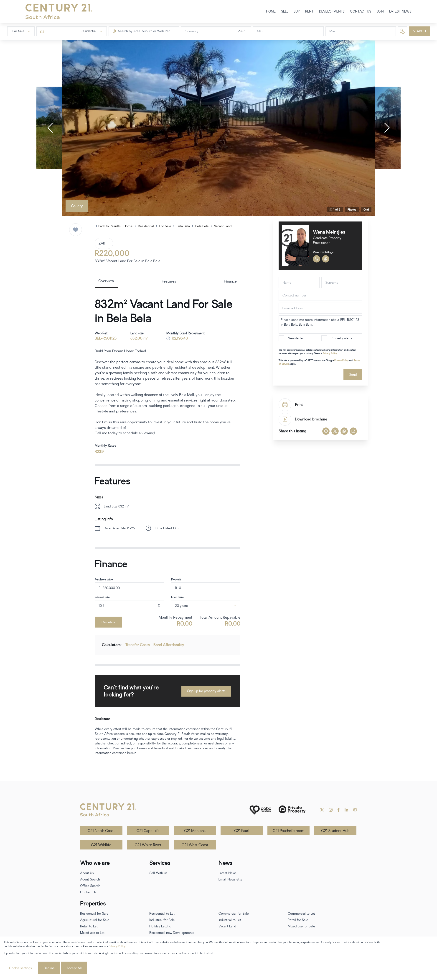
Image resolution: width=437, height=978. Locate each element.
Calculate (108, 622)
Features (169, 281)
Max (332, 31)
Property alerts (341, 338)
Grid (366, 209)
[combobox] (137, 31)
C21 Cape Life (148, 830)
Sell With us (158, 873)
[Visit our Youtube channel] (355, 810)
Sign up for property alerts (206, 691)
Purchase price (104, 579)
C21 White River (148, 844)
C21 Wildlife (101, 844)
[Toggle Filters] (402, 31)
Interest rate (102, 597)
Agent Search (90, 879)
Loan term (177, 597)
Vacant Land (222, 226)
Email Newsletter (231, 879)
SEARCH (419, 31)
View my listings (323, 252)
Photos (352, 209)
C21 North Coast (101, 830)
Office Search (90, 886)
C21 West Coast (195, 844)
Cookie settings (20, 968)
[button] (50, 128)
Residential (146, 226)
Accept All (74, 968)
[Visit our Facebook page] (339, 810)
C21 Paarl (241, 830)
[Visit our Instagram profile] (331, 810)
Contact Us (88, 892)
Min (259, 31)
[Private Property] (292, 810)
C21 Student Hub (335, 830)
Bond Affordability (168, 644)
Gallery (77, 205)
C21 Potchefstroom (288, 830)
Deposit (176, 579)
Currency (191, 31)
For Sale (165, 226)
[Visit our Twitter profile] (322, 809)
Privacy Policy (330, 353)
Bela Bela (183, 226)
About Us (87, 873)
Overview (106, 280)
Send (353, 375)
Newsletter (296, 338)
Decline (49, 968)
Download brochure (311, 419)
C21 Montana (195, 830)
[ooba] (260, 810)
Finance (230, 281)
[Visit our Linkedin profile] (346, 810)
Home (128, 226)
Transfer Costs (137, 644)
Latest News (227, 873)
